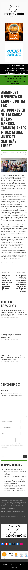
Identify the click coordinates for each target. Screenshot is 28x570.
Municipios (21, 73)
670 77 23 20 (20, 511)
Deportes (8, 81)
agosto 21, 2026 (14, 317)
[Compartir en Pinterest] (26, 152)
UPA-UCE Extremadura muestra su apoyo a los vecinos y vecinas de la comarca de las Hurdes (13, 357)
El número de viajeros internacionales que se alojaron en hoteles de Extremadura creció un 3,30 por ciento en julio (15, 481)
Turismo (11, 79)
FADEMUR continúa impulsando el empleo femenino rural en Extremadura (12, 335)
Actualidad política (19, 76)
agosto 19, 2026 (14, 361)
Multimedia (15, 84)
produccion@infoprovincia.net (8, 511)
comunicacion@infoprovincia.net (9, 516)
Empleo (6, 76)
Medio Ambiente (19, 81)
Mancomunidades (11, 70)
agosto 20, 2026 (14, 339)
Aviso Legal (21, 564)
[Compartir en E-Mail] (26, 154)
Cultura (19, 79)
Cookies (16, 564)
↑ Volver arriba (14, 567)
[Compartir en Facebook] (18, 152)
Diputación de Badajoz (15, 68)
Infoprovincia (5, 152)
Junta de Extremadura (15, 65)
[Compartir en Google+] (23, 152)
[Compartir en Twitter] (20, 152)
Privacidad (14, 566)
